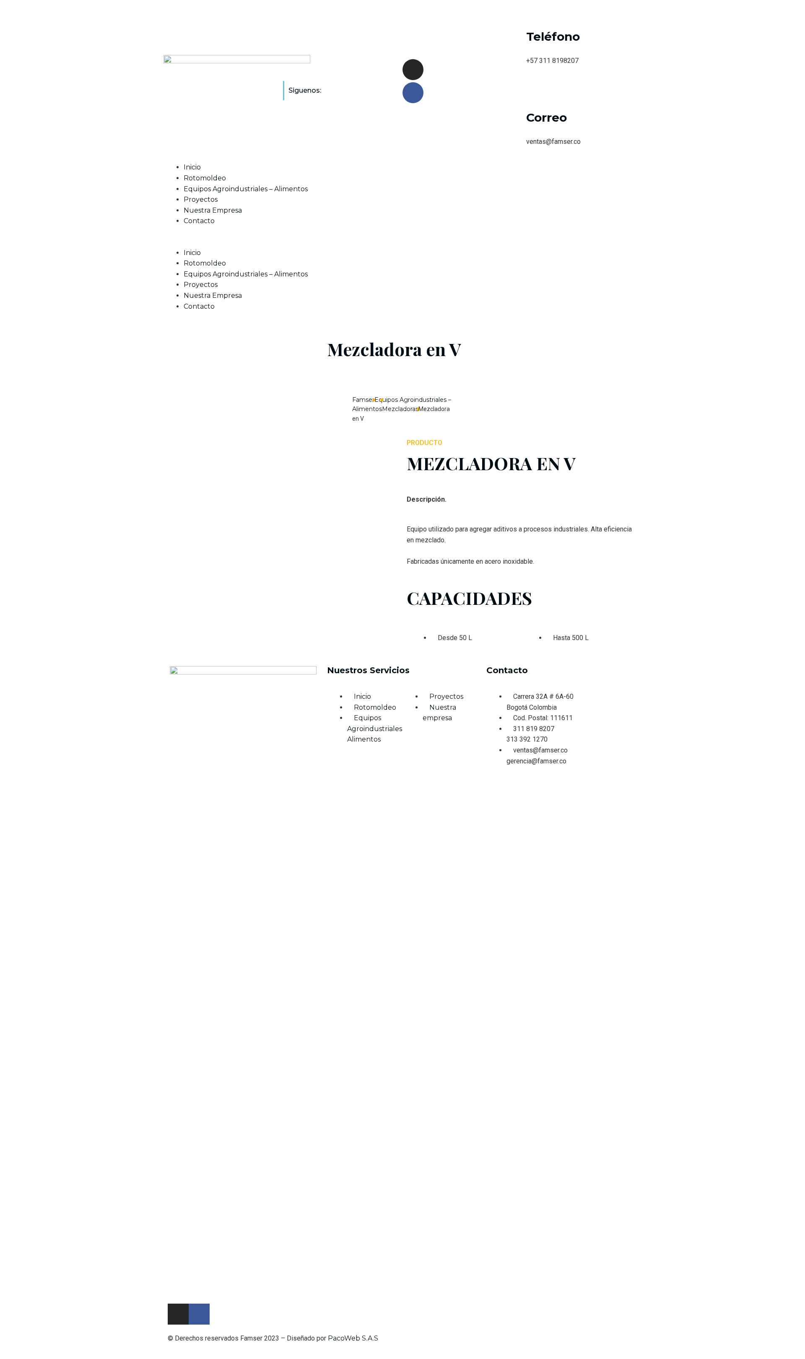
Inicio (192, 167)
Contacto (199, 221)
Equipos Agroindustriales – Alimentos (246, 189)
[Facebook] (412, 92)
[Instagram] (412, 69)
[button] (402, 242)
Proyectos (201, 199)
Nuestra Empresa (213, 210)
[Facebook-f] (199, 1314)
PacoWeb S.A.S (353, 1338)
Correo (546, 117)
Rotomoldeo (205, 178)
